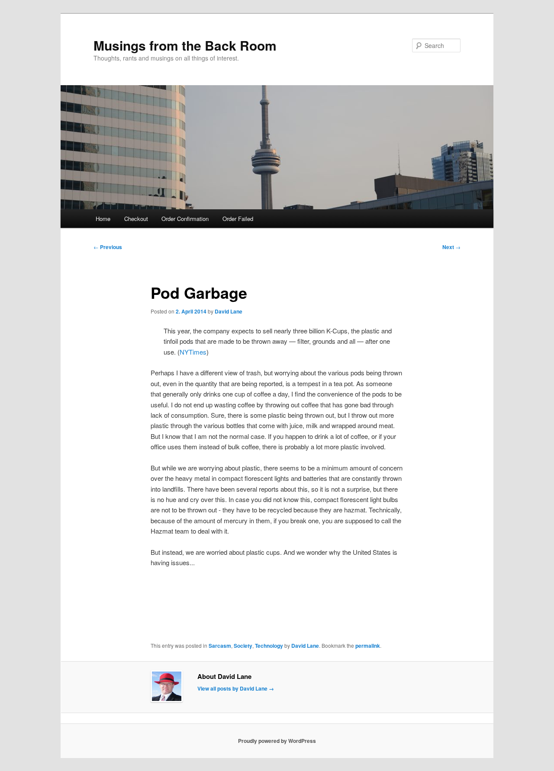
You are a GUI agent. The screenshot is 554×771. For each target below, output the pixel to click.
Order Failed (237, 218)
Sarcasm (220, 645)
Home (103, 218)
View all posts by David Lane (235, 688)
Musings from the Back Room (185, 45)
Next (451, 247)
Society (243, 645)
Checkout (136, 218)
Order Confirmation (185, 218)
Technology (269, 645)
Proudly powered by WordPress (277, 741)
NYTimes (193, 351)
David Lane (228, 311)
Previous (107, 247)
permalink (367, 645)
